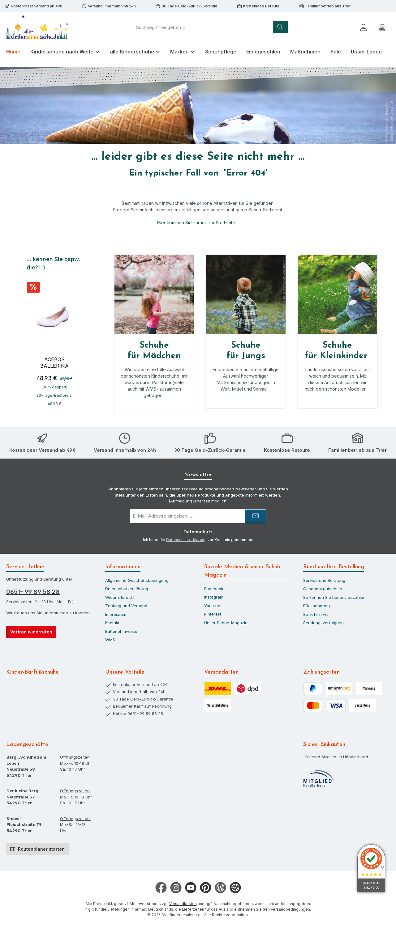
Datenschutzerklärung (186, 539)
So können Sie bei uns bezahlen (334, 597)
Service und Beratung (324, 580)
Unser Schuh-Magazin (226, 622)
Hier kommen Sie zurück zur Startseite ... (198, 222)
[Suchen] (280, 27)
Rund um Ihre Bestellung (333, 567)
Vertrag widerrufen (31, 631)
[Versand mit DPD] (247, 689)
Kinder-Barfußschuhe (32, 672)
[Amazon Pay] (339, 689)
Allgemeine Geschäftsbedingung (137, 580)
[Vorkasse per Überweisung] (369, 689)
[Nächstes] (83, 334)
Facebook (213, 588)
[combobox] (203, 27)
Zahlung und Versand (126, 605)
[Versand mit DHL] (217, 689)
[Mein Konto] (363, 27)
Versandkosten (183, 903)
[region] (54, 334)
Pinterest (212, 614)
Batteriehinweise (121, 631)
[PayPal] (313, 689)
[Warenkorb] (382, 27)
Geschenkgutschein (322, 588)
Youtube (212, 605)
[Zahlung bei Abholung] (362, 706)
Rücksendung (316, 605)
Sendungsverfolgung (323, 622)
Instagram (213, 597)
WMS (150, 389)
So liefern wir (316, 614)
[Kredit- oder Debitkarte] (324, 706)
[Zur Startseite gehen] (37, 27)
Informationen (122, 567)
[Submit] (255, 516)
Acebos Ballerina (54, 362)
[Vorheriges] (26, 334)
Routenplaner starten (41, 849)
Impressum (115, 614)
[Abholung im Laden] (217, 706)
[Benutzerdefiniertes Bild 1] (318, 778)
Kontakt (112, 622)
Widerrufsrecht (120, 597)
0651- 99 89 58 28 (33, 591)
